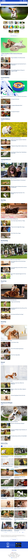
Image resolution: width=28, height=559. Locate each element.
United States (14, 552)
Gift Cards (13, 556)
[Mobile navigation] (0, 0)
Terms (10, 554)
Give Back (10, 556)
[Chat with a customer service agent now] (24, 0)
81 (19, 532)
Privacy (13, 554)
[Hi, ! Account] (26, 0)
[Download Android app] (18, 546)
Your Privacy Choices (14, 557)
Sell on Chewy (17, 556)
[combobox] (14, 2)
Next (22, 532)
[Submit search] (27, 2)
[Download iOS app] (18, 544)
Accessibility (16, 554)
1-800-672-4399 (14, 550)
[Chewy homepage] (3, 0)
